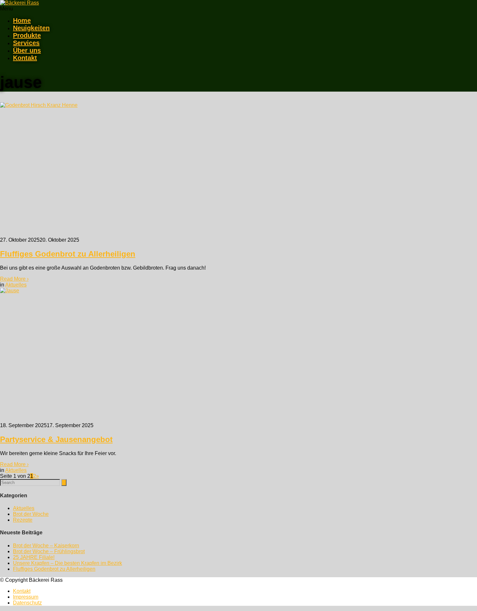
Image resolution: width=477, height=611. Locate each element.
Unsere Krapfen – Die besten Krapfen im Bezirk (67, 563)
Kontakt (25, 57)
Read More (14, 279)
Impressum (25, 597)
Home (22, 20)
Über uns (27, 50)
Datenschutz (27, 602)
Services (26, 42)
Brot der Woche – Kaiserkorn (46, 545)
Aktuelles (16, 284)
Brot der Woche (31, 514)
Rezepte (22, 520)
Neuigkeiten (31, 28)
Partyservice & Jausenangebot (56, 439)
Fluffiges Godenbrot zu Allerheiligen (67, 253)
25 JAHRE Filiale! (34, 557)
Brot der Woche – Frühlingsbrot (49, 551)
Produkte (27, 35)
